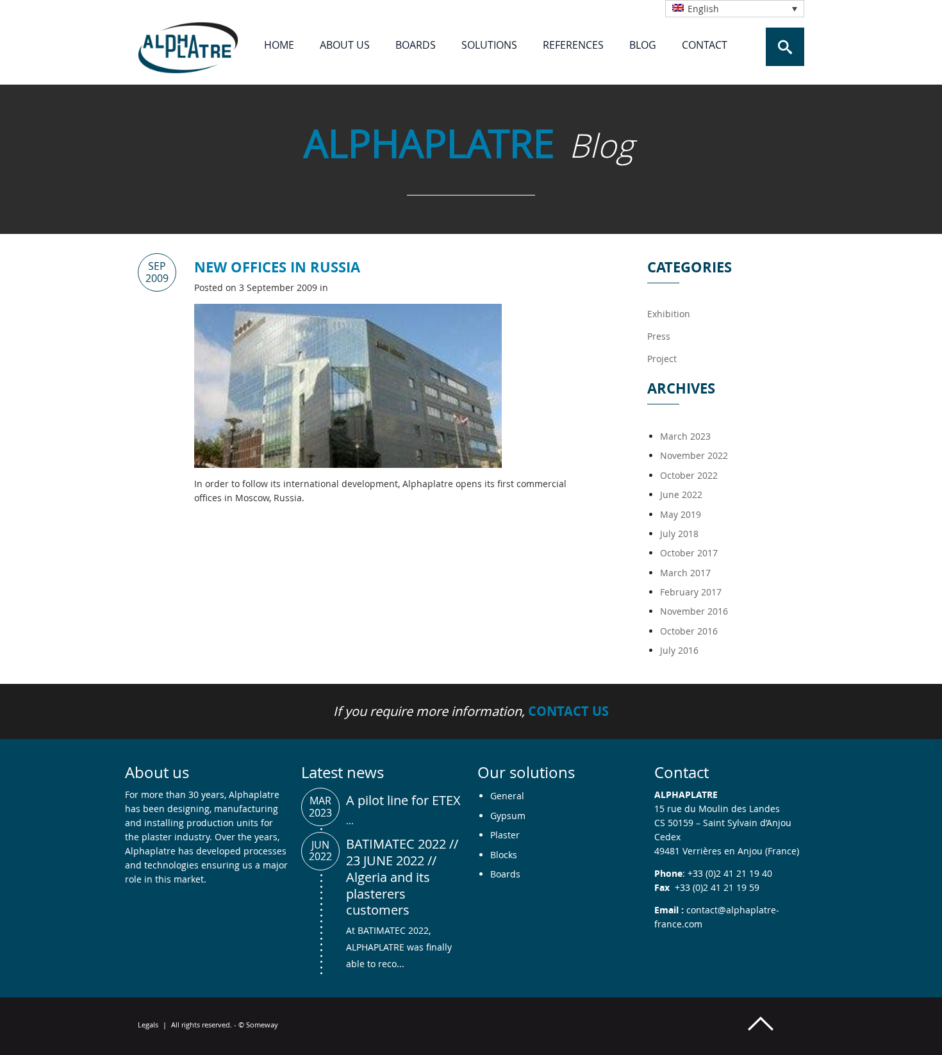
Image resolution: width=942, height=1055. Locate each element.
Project (662, 359)
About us (345, 45)
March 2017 (685, 573)
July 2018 (679, 534)
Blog (642, 45)
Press (658, 336)
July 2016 (679, 650)
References (573, 45)
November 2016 (694, 611)
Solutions (489, 45)
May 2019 (680, 514)
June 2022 (681, 494)
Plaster (505, 835)
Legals (148, 1024)
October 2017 (689, 553)
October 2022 (689, 475)
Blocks (503, 855)
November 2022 (694, 455)
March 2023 (685, 436)
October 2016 (689, 631)
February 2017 (691, 592)
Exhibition (668, 314)
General (507, 796)
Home (279, 45)
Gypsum (507, 816)
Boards (415, 45)
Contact (704, 45)
